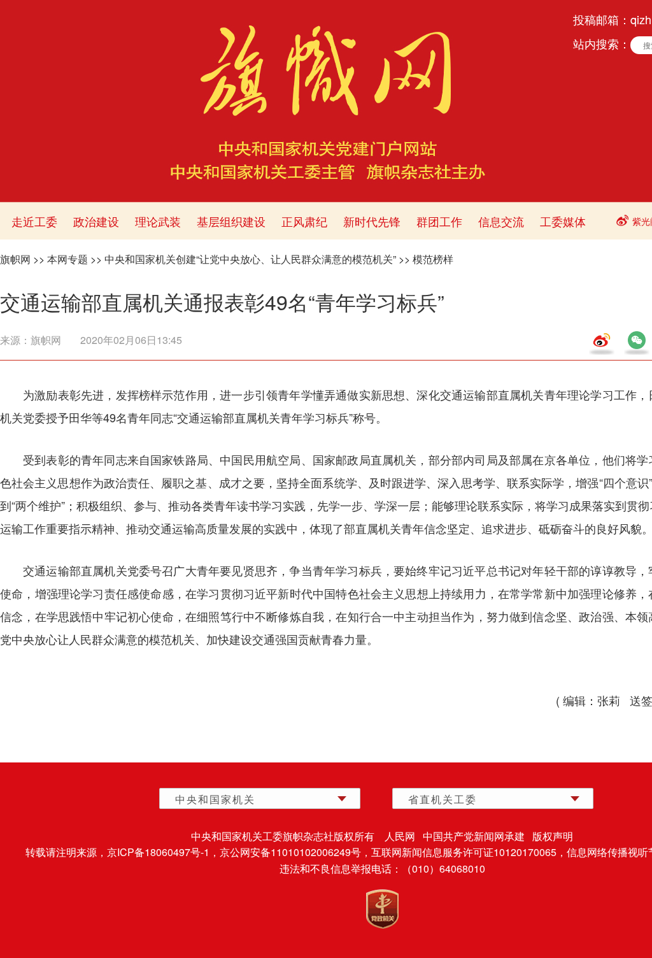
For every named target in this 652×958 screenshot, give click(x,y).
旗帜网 (15, 259)
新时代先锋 (371, 221)
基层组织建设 (231, 221)
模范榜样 (433, 259)
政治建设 (96, 221)
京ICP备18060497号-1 (158, 852)
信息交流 (501, 221)
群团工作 (439, 221)
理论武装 (158, 221)
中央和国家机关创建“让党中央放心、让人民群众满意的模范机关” (250, 259)
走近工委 (34, 221)
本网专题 (67, 259)
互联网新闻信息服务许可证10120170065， (469, 852)
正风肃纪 (304, 221)
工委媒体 (563, 221)
